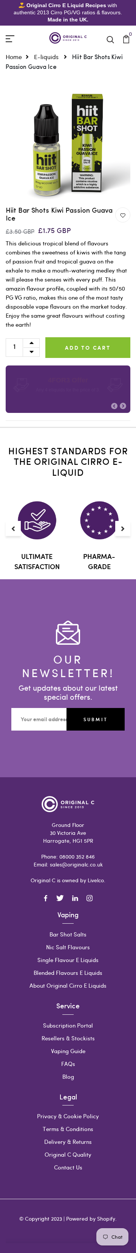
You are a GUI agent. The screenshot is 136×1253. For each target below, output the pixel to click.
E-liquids (47, 57)
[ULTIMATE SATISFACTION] (36, 520)
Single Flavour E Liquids (68, 960)
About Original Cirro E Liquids (68, 985)
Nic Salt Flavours (68, 947)
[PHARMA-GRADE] (99, 520)
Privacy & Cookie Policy (68, 1116)
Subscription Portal (68, 1025)
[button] (114, 406)
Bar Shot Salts (68, 934)
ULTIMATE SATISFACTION (37, 561)
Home (14, 57)
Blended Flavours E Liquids (68, 972)
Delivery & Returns (68, 1141)
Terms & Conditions (68, 1129)
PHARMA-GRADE (99, 561)
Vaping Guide (68, 1051)
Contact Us (68, 1167)
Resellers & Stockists (68, 1038)
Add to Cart (88, 348)
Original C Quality (68, 1154)
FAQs (68, 1063)
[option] (68, 145)
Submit (95, 719)
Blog (68, 1076)
